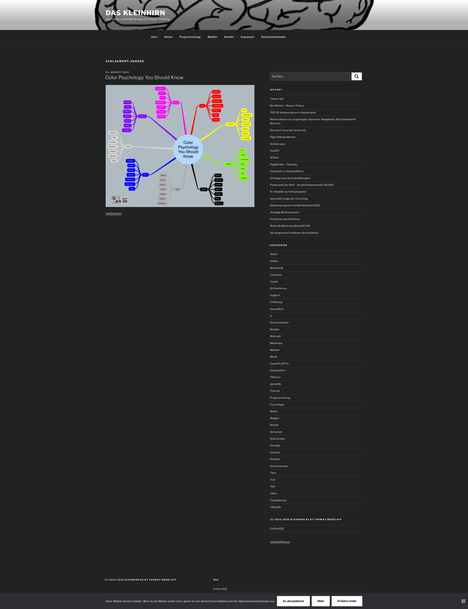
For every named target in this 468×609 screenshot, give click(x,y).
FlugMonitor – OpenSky (283, 164)
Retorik (274, 424)
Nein (321, 601)
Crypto (274, 281)
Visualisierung (278, 500)
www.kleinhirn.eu (280, 541)
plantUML (276, 384)
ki (271, 315)
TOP (272, 486)
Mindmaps (276, 343)
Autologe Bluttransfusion (284, 212)
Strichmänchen (279, 466)
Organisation (277, 370)
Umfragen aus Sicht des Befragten (290, 178)
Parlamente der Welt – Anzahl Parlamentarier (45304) (302, 184)
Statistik (275, 459)
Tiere (273, 472)
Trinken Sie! (277, 98)
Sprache (275, 452)
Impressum (247, 36)
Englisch (275, 295)
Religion (274, 418)
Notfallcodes (277, 143)
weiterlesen (113, 213)
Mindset (275, 349)
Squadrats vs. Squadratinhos (286, 171)
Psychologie (277, 404)
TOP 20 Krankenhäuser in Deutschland (293, 112)
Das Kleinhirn (135, 13)
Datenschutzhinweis (273, 36)
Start (154, 36)
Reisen (168, 36)
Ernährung (276, 301)
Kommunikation (279, 322)
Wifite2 (274, 157)
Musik (273, 356)
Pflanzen (275, 377)
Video (273, 493)
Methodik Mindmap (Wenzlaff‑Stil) (290, 225)
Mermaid (275, 336)
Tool (272, 479)
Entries (277, 528)
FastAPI (274, 150)
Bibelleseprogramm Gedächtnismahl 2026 (295, 205)
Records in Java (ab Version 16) (288, 130)
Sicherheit (276, 431)
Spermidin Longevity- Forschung (289, 198)
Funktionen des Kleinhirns (285, 219)
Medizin (212, 36)
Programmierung (190, 36)
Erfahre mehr (346, 601)
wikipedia (275, 507)
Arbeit (273, 254)
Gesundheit (276, 308)
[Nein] (463, 601)
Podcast (275, 390)
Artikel (274, 261)
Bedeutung (276, 267)
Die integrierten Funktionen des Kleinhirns (294, 232)
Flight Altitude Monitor (283, 137)
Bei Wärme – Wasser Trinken (287, 105)
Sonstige (275, 445)
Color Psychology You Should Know (144, 77)
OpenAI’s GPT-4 (279, 363)
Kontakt (229, 36)
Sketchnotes (277, 438)
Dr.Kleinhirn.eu (278, 288)
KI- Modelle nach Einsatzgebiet (288, 191)
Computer (276, 274)
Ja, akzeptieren (293, 601)
